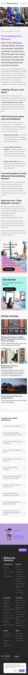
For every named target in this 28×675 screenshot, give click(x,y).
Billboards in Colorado (9, 609)
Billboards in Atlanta (21, 600)
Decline (15, 670)
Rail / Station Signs (20, 583)
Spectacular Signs (20, 571)
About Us (6, 567)
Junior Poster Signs (20, 576)
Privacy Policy (12, 667)
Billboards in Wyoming (9, 618)
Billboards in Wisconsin (9, 624)
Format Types (19, 567)
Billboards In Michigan (21, 611)
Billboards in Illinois (8, 616)
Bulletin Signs (19, 569)
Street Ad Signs (19, 592)
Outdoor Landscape (8, 571)
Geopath (6, 643)
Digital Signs (19, 579)
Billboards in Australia (21, 620)
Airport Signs (19, 590)
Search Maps (18, 537)
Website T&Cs (19, 635)
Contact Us (23, 550)
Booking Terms (19, 638)
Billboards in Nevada (21, 625)
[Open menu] (2, 3)
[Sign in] (21, 3)
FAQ (5, 638)
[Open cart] (23, 4)
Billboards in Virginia (20, 614)
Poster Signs (19, 574)
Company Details (20, 640)
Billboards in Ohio (20, 605)
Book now (8, 289)
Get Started (9, 269)
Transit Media (19, 581)
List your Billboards (8, 576)
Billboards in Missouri (21, 603)
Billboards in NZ (19, 623)
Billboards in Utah (8, 603)
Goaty (5, 574)
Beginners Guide (8, 635)
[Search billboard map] (26, 3)
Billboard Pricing (7, 640)
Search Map (6, 600)
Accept (21, 670)
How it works (7, 633)
